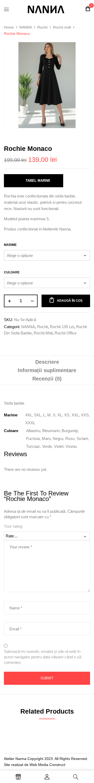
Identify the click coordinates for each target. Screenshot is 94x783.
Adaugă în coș (70, 300)
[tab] (47, 362)
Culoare (12, 272)
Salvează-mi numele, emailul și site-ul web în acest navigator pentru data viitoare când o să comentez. (42, 657)
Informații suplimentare (47, 370)
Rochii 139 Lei (62, 326)
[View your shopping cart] (87, 9)
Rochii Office (66, 333)
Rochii (42, 27)
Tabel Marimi (38, 181)
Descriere (47, 362)
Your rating (13, 526)
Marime (10, 245)
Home (9, 27)
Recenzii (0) (47, 379)
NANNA (25, 27)
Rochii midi (62, 27)
